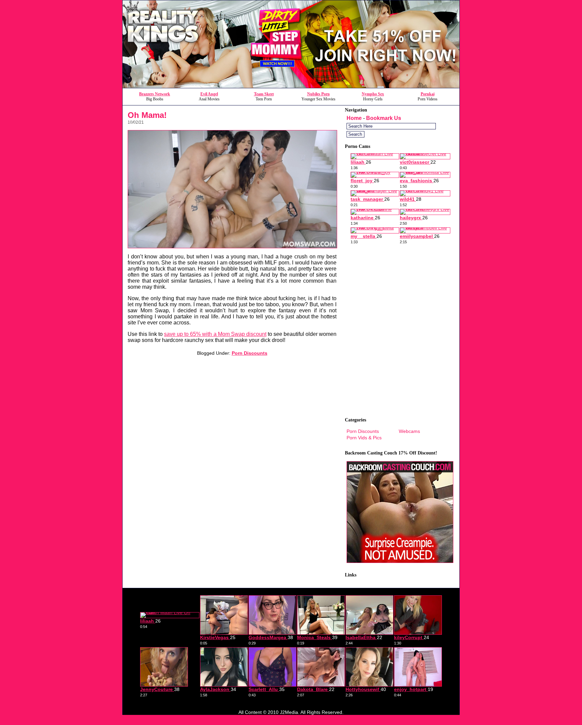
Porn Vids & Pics (364, 437)
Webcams (409, 431)
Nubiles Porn (318, 94)
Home (354, 118)
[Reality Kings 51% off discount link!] (291, 86)
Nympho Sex (373, 94)
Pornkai (427, 94)
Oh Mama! (147, 115)
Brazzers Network (154, 94)
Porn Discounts (249, 353)
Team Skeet (264, 94)
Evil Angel (209, 94)
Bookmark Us (383, 118)
